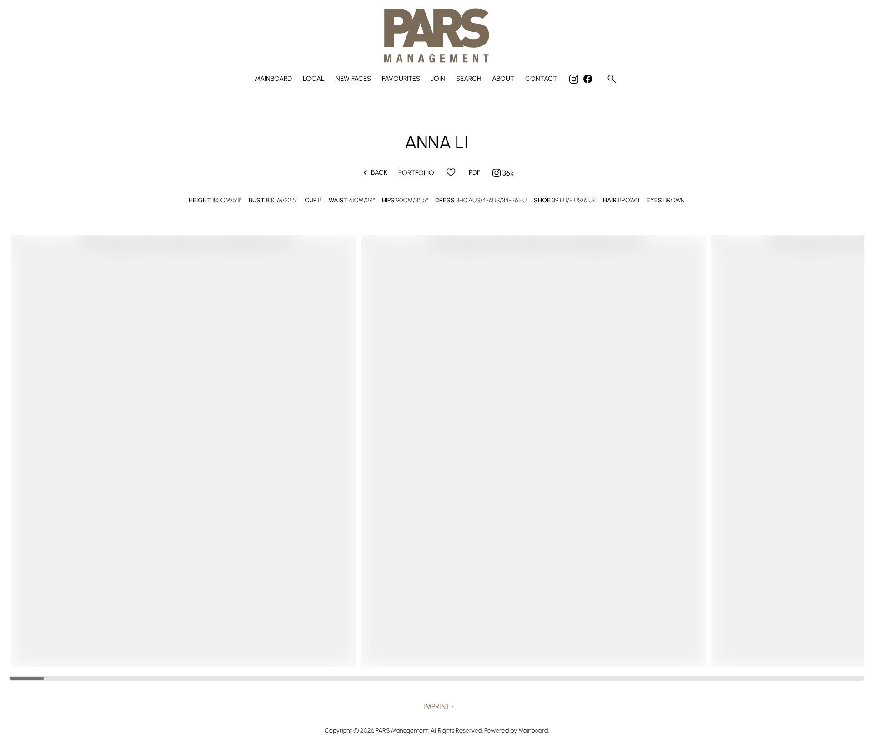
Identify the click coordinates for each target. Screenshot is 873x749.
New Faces (353, 78)
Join (438, 78)
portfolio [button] (416, 173)
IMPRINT (436, 706)
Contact (541, 78)
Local (314, 78)
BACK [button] (373, 172)
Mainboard (273, 78)
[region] (436, 451)
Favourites (401, 78)
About (503, 78)
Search (468, 78)
